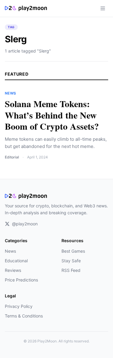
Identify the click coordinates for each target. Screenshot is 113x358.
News (10, 251)
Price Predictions (21, 279)
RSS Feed (70, 270)
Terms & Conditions (24, 315)
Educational (16, 260)
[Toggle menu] (102, 8)
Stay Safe (71, 260)
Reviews (13, 270)
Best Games (73, 251)
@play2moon (25, 223)
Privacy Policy (19, 306)
